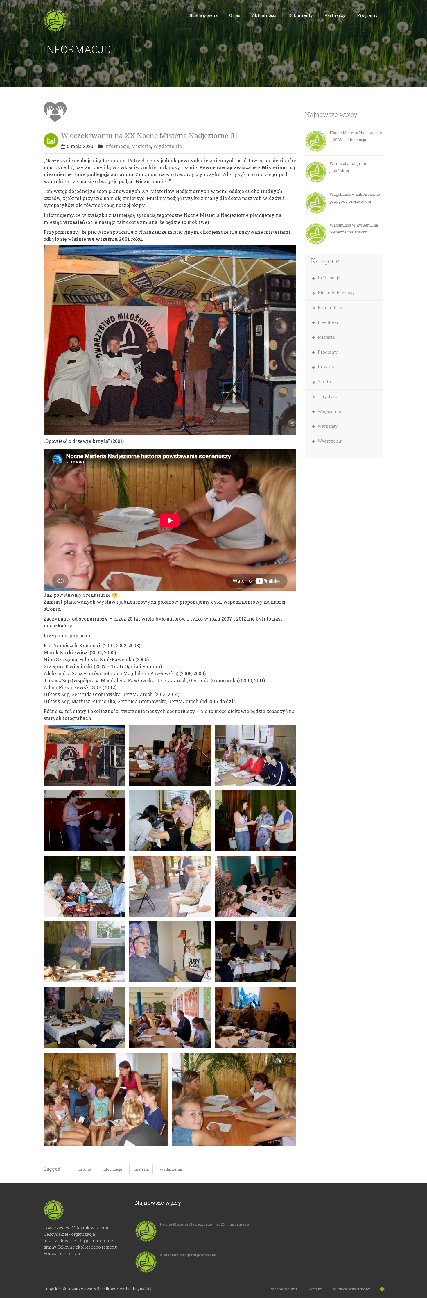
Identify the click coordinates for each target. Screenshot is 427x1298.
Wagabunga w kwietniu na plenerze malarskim (354, 228)
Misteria (141, 146)
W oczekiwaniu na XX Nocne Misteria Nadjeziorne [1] (149, 135)
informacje (112, 1169)
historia (84, 1169)
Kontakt (314, 1289)
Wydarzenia (167, 146)
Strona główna (284, 1289)
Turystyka (327, 396)
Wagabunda (329, 411)
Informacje (116, 146)
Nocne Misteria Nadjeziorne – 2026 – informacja (356, 136)
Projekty (326, 367)
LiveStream (329, 322)
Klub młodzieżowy (336, 292)
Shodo (324, 381)
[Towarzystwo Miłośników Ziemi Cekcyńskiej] (55, 19)
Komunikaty (330, 307)
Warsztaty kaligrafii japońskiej (348, 167)
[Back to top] (382, 1289)
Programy (328, 352)
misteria (141, 1169)
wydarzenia (171, 1169)
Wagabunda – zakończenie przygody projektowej (355, 198)
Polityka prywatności (350, 1289)
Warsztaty (328, 426)
